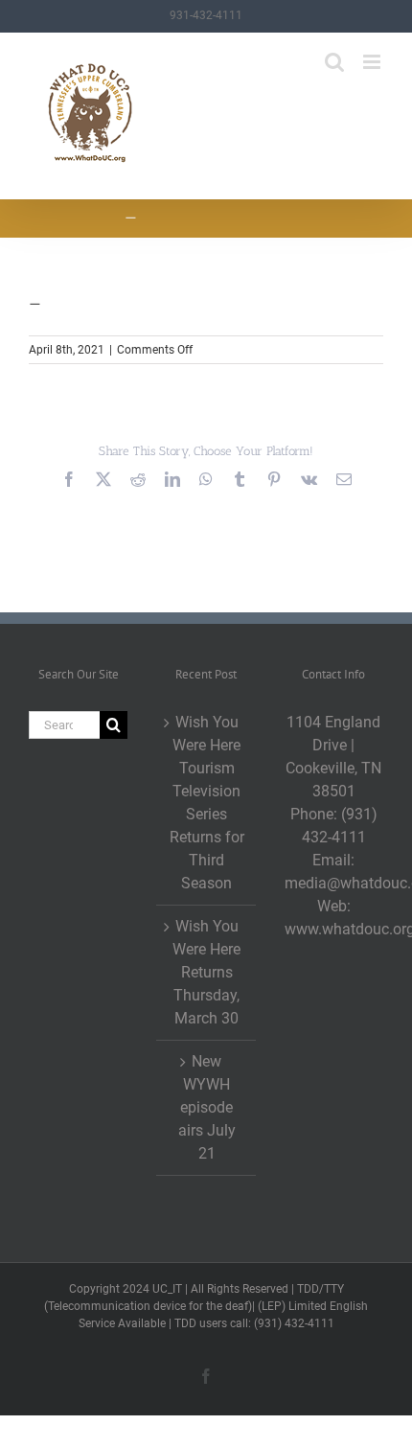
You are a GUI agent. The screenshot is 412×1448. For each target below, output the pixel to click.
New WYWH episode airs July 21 (207, 1107)
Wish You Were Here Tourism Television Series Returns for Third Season (207, 802)
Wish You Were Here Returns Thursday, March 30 (206, 972)
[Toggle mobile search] (334, 62)
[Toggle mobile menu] (373, 62)
